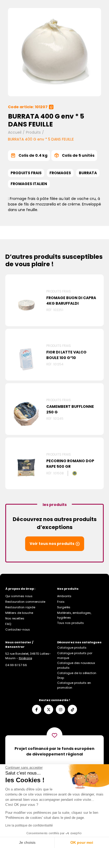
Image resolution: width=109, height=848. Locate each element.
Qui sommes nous (19, 596)
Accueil (14, 132)
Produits (33, 132)
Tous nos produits (70, 623)
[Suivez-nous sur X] (48, 709)
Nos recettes (14, 618)
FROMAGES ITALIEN (29, 183)
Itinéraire (25, 658)
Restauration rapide (20, 607)
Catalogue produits (72, 647)
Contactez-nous (17, 629)
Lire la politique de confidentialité (29, 825)
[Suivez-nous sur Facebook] (36, 709)
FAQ (8, 624)
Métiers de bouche (19, 613)
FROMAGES (60, 173)
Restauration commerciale (25, 602)
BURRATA (88, 173)
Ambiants (64, 596)
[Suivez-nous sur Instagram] (60, 709)
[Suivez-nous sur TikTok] (72, 709)
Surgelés (63, 607)
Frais (61, 602)
